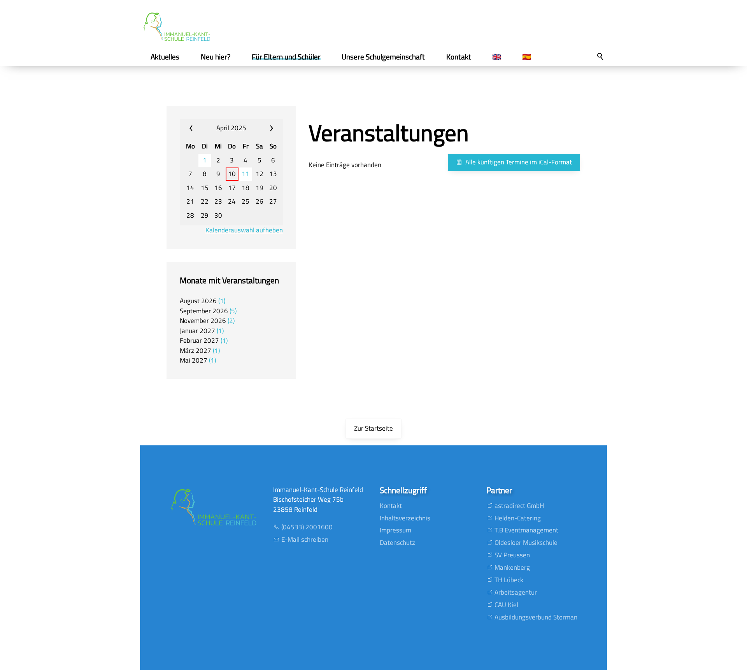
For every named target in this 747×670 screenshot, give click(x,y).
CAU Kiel (506, 605)
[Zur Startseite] (177, 26)
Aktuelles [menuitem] (165, 56)
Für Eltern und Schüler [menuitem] (286, 56)
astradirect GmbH (519, 506)
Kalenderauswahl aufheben (244, 230)
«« (197, 128)
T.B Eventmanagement (526, 530)
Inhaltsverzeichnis (405, 518)
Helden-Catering (517, 518)
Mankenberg (512, 567)
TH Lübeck (508, 580)
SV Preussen (512, 555)
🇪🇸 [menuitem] (526, 56)
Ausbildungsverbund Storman (535, 617)
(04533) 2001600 (307, 527)
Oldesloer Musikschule (526, 542)
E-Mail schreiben (304, 539)
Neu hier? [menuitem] (216, 56)
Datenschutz (397, 542)
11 (245, 174)
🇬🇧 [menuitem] (496, 56)
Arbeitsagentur (515, 592)
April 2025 (231, 128)
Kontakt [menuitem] (458, 56)
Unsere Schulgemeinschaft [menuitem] (383, 56)
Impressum (395, 530)
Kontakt (391, 506)
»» (264, 128)
